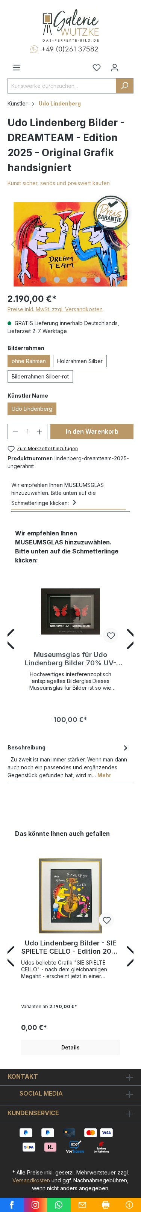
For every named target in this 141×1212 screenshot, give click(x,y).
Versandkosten (31, 1180)
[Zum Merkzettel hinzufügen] (110, 635)
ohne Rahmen (29, 361)
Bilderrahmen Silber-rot (40, 376)
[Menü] (17, 67)
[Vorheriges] (13, 244)
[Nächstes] (127, 244)
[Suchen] (124, 85)
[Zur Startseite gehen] (70, 25)
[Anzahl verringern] (15, 431)
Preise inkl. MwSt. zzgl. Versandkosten (55, 309)
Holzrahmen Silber (80, 361)
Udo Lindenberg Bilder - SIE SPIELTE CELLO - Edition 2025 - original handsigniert (70, 947)
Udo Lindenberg (32, 409)
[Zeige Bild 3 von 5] (70, 280)
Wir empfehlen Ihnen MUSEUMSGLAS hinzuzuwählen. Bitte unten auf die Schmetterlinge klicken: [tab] (57, 494)
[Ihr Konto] (115, 67)
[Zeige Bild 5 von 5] (97, 280)
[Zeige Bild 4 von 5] (84, 280)
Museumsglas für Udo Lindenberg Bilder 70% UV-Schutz (70, 659)
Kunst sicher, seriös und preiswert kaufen (59, 183)
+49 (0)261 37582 (70, 49)
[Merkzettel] (97, 67)
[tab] (69, 760)
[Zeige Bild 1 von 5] (43, 280)
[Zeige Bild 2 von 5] (57, 280)
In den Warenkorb (92, 431)
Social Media (41, 1093)
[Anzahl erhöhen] (40, 431)
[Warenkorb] (128, 64)
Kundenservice (33, 1113)
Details (70, 1047)
